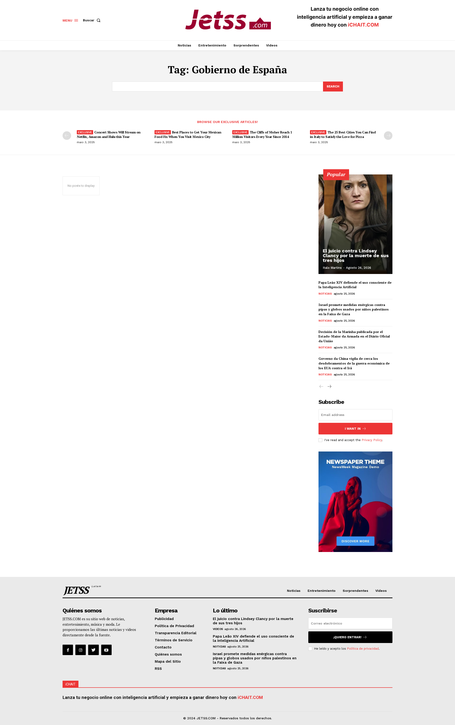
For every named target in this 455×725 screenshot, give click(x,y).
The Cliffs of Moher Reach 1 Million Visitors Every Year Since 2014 (262, 134)
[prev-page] (67, 135)
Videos (218, 629)
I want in (353, 428)
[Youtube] (106, 650)
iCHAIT (70, 684)
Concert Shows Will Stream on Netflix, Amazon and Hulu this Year (109, 134)
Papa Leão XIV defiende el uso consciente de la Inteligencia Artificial (354, 284)
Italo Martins (332, 267)
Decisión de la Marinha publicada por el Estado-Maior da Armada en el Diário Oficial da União (354, 336)
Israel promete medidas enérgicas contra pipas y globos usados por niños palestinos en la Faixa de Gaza (353, 309)
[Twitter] (93, 650)
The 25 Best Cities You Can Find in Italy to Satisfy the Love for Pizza (343, 134)
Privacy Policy (372, 440)
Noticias (325, 293)
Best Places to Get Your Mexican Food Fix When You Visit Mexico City (188, 134)
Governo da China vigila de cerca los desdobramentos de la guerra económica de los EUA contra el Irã (354, 363)
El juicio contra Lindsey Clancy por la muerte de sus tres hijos (356, 255)
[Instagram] (80, 650)
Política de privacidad (363, 648)
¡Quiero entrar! (347, 637)
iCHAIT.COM (363, 25)
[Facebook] (68, 650)
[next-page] (388, 135)
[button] (92, 20)
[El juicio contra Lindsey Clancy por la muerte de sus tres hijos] (355, 224)
